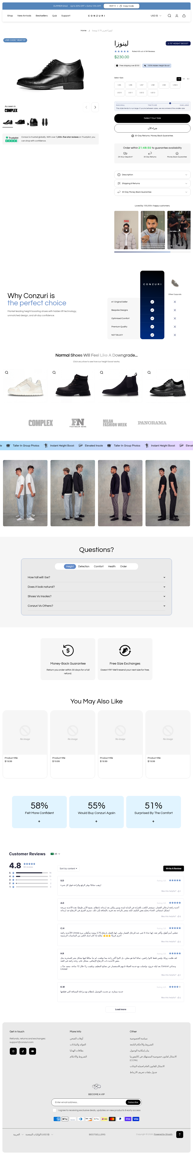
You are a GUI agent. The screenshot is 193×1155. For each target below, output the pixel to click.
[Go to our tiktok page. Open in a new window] (23, 1051)
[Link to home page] (96, 1086)
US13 (153, 93)
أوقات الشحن (76, 1038)
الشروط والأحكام (78, 1056)
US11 (130, 93)
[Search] (169, 15)
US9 (164, 85)
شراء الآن (152, 128)
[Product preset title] (25, 733)
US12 (141, 93)
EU (188, 79)
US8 (153, 85)
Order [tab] (123, 566)
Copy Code (128, 6)
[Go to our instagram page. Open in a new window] (13, 1051)
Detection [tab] (83, 566)
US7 (141, 85)
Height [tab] (70, 566)
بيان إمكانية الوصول (139, 1050)
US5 (119, 85)
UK (183, 79)
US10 (119, 93)
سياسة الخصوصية (138, 1038)
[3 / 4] (32, 122)
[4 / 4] (45, 122)
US (179, 79)
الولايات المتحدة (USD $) (37, 1134)
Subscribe (133, 1102)
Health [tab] (112, 566)
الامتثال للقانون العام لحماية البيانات (147, 1066)
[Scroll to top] (179, 1134)
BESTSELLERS (97, 1134)
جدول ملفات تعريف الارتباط (143, 1072)
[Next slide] (95, 107)
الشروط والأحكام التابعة (141, 1044)
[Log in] (176, 15)
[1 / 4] (7, 122)
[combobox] (68, 868)
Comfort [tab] (99, 566)
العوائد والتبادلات (78, 1044)
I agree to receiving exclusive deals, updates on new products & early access (99, 1110)
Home (83, 31)
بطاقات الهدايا (76, 1050)
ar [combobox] (55, 854)
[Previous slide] (86, 107)
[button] (28, 873)
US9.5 (175, 85)
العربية (16, 1134)
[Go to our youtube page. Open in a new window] (32, 1051)
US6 (130, 85)
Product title (11, 758)
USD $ (154, 15)
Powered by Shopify (163, 1134)
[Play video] (126, 230)
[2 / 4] (20, 122)
